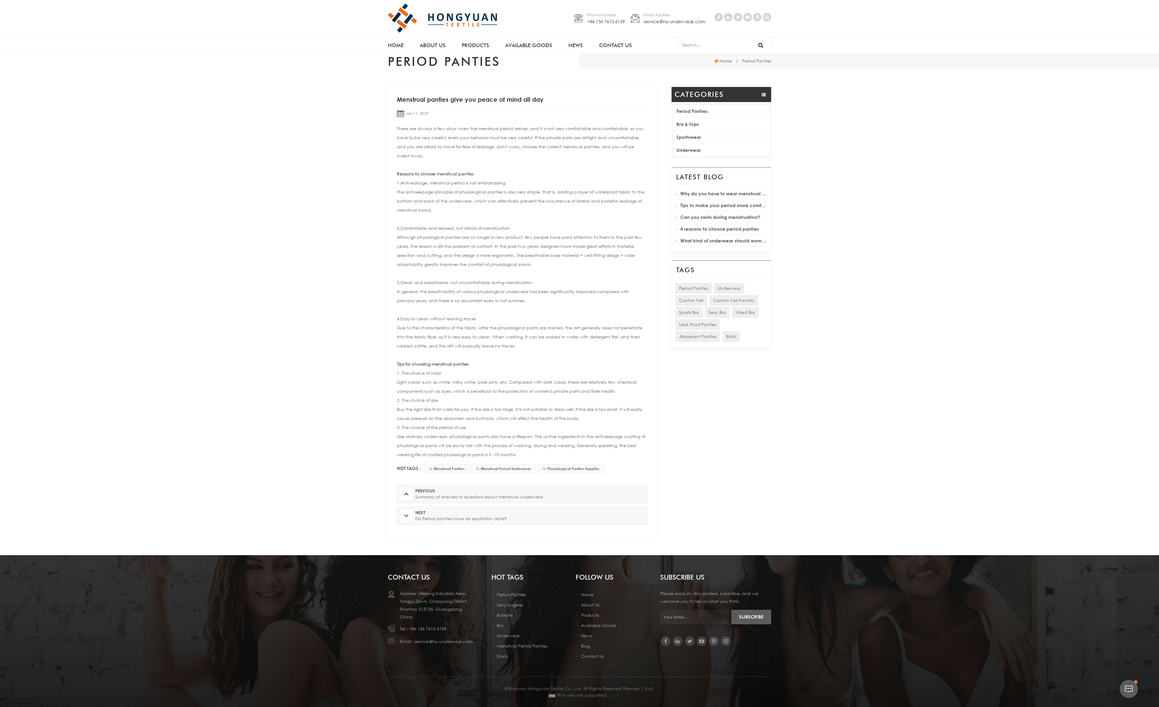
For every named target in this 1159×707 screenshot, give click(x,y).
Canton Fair (691, 300)
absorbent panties (698, 336)
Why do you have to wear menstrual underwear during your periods (723, 193)
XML (649, 688)
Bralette (505, 615)
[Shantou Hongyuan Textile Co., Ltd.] (442, 18)
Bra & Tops (687, 124)
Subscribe (751, 617)
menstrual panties (455, 173)
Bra (500, 625)
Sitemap (631, 688)
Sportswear (688, 137)
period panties (693, 288)
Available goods (528, 45)
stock (502, 656)
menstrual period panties (522, 645)
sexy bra (717, 312)
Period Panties (692, 111)
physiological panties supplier (573, 468)
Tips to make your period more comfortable (723, 205)
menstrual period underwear (506, 468)
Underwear (688, 150)
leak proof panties (697, 324)
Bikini (731, 336)
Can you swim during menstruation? (720, 217)
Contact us (615, 45)
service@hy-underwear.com (674, 21)
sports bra (689, 312)
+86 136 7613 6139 (606, 21)
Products (475, 45)
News (575, 45)
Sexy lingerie (510, 604)
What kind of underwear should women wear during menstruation (723, 240)
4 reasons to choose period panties (719, 229)
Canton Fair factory (734, 300)
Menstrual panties (449, 468)
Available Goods (598, 625)
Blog (585, 645)
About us (432, 45)
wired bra (745, 312)
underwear (729, 288)
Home (396, 45)
